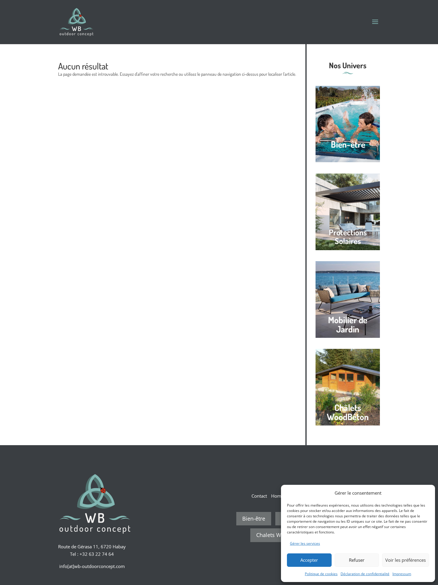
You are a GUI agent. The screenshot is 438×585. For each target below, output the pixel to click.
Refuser (356, 560)
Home (277, 496)
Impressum (401, 573)
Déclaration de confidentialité (365, 573)
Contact (259, 496)
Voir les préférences (405, 560)
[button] (426, 493)
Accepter (309, 560)
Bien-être (253, 518)
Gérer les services (305, 543)
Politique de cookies (321, 573)
